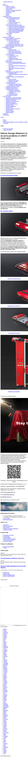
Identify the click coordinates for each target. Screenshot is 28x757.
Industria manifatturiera (11, 106)
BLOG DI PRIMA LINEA (9, 574)
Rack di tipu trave (12, 49)
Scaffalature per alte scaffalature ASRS (14, 71)
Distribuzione (6, 114)
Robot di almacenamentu (8, 546)
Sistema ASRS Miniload (14, 32)
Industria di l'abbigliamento (12, 103)
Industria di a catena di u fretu (12, 101)
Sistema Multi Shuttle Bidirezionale (16, 29)
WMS (10, 36)
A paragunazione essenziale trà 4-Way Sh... (13, 558)
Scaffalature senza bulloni (14, 90)
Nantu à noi (5, 5)
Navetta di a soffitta (13, 23)
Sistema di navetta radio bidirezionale (17, 26)
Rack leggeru (9, 48)
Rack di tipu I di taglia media (15, 52)
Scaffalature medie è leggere (12, 89)
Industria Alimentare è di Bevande (13, 98)
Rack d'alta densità (10, 54)
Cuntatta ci (5, 113)
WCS (10, 34)
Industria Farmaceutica (11, 102)
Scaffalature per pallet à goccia (15, 85)
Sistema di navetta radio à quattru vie (16, 27)
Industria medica (9, 107)
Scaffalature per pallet (10, 82)
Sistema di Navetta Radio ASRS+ (16, 31)
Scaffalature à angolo (13, 94)
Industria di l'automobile (11, 100)
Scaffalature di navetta (13, 55)
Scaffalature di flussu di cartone (12, 86)
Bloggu (7, 15)
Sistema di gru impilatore (8, 37)
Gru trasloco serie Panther (14, 41)
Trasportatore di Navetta (14, 18)
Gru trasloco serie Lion (14, 42)
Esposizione (8, 12)
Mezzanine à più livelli (13, 80)
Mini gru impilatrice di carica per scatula (14, 45)
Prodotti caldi (6, 572)
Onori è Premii (9, 9)
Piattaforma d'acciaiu (13, 81)
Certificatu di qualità (10, 11)
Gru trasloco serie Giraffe (14, 43)
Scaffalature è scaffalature (8, 47)
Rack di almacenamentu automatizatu (14, 61)
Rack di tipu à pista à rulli (14, 50)
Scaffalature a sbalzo (13, 58)
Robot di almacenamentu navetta (13, 17)
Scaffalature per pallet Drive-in (15, 59)
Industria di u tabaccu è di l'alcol (13, 108)
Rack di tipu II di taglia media (15, 53)
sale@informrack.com (8, 519)
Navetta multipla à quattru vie (9, 538)
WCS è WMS (9, 33)
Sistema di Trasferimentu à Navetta (16, 28)
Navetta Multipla (12, 21)
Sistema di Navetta (7, 16)
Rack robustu (9, 60)
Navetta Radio (12, 20)
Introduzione (6, 524)
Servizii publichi (9, 110)
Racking (5, 547)
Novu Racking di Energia (11, 95)
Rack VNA (8, 70)
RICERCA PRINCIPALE (9, 576)
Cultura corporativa (10, 6)
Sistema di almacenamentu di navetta (14, 25)
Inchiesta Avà (3, 510)
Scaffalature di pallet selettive (15, 84)
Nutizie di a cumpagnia (8, 128)
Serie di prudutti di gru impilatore (13, 38)
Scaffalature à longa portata (14, 91)
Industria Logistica (10, 111)
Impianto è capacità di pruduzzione (13, 10)
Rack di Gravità (12, 57)
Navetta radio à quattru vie (14, 22)
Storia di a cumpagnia (10, 7)
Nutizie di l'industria (7, 129)
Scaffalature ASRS (13, 73)
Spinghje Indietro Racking (11, 87)
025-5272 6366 (6, 518)
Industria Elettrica (10, 105)
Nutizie (7, 13)
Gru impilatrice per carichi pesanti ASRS (14, 44)
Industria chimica (9, 112)
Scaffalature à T (12, 92)
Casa (4, 4)
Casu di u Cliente (7, 96)
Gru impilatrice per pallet (11, 39)
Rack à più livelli (12, 79)
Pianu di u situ (6, 573)
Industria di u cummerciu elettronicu (13, 97)
